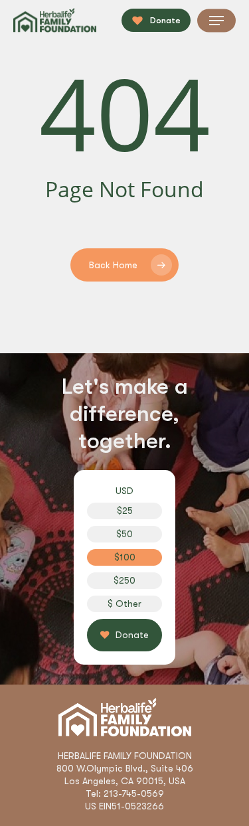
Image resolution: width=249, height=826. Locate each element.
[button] (216, 20)
